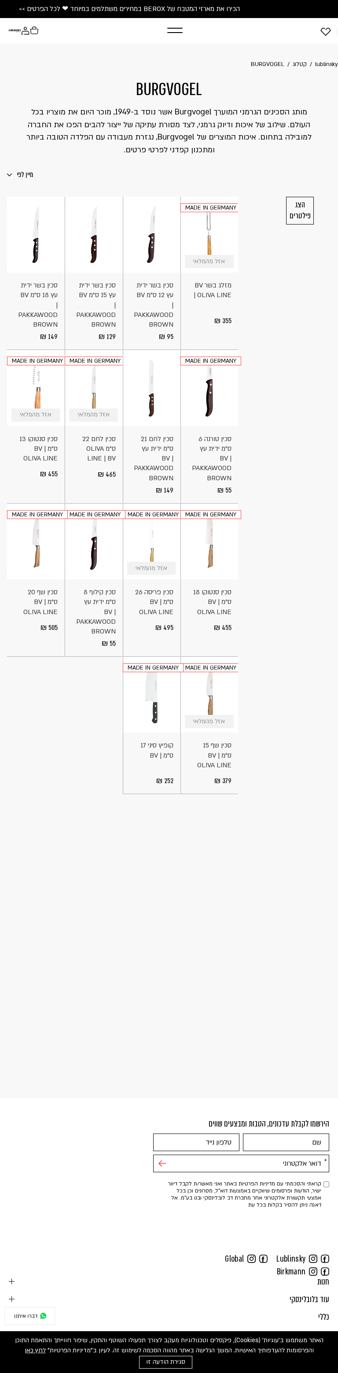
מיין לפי (24, 174)
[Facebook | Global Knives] (263, 1258)
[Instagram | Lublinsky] (313, 1258)
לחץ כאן (35, 1350)
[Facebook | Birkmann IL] (325, 1271)
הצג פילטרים (300, 210)
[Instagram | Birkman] (313, 1271)
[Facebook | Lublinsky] (325, 1258)
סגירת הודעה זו (165, 1362)
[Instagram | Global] (251, 1258)
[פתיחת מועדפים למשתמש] (325, 31)
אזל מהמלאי (227, 262)
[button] (165, 30)
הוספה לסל (169, 262)
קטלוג (300, 64)
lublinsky (326, 64)
